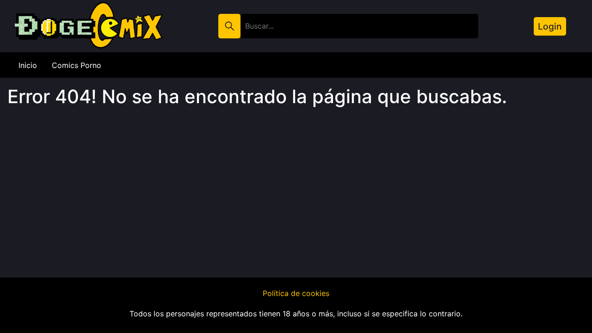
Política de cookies (296, 293)
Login (549, 26)
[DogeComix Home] (81, 47)
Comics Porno (76, 65)
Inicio (27, 65)
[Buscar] (229, 26)
